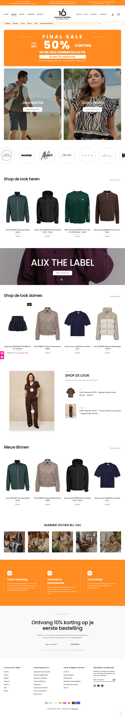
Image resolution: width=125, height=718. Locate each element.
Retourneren (38, 694)
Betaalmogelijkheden (41, 675)
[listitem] (25, 155)
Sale (86, 14)
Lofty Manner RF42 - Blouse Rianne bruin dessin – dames (97, 393)
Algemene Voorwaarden (42, 672)
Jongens (30, 14)
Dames (14, 14)
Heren (21, 14)
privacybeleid (78, 650)
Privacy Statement (40, 691)
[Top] (32, 390)
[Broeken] (32, 411)
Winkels (103, 14)
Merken (15, 23)
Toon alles (115, 180)
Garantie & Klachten (41, 688)
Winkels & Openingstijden (72, 681)
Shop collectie (62, 273)
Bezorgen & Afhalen (40, 678)
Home (6, 14)
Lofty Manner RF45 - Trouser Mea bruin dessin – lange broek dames (100, 412)
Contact (94, 14)
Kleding (7, 23)
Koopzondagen (69, 675)
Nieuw (79, 14)
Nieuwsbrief (68, 678)
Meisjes (40, 14)
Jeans (23, 23)
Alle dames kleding (46, 23)
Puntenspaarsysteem (71, 684)
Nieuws (66, 688)
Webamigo (74, 709)
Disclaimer (37, 684)
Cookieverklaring (39, 681)
